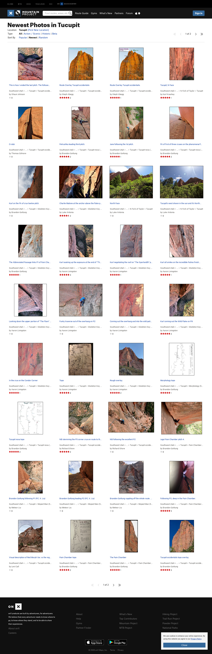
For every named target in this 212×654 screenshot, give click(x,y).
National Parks (170, 627)
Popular (23, 37)
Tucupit (32, 91)
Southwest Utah (16, 91)
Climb (10, 4)
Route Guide (81, 13)
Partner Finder (83, 627)
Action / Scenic (32, 33)
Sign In (198, 13)
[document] (184, 641)
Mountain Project (128, 623)
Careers (12, 632)
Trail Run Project (171, 618)
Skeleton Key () (47, 209)
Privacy (121, 650)
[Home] (24, 13)
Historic (46, 33)
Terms (112, 650)
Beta (54, 33)
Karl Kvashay (168, 94)
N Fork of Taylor (187, 91)
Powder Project (170, 623)
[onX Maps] (15, 608)
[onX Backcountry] (67, 3)
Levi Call (15, 566)
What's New (105, 13)
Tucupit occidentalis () (49, 91)
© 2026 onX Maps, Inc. (97, 650)
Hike (29, 4)
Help (78, 618)
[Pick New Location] (38, 29)
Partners (119, 13)
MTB (20, 4)
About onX (14, 628)
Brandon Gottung (69, 153)
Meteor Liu (16, 507)
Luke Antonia (68, 212)
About (79, 614)
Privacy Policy (196, 639)
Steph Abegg (67, 94)
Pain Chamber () (198, 445)
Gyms (94, 13)
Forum (129, 13)
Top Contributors (128, 618)
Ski (51, 4)
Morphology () (197, 386)
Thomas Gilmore (18, 153)
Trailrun (40, 4)
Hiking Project (169, 614)
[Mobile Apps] (137, 13)
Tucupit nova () (96, 149)
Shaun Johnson (18, 94)
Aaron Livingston (69, 271)
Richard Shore (68, 448)
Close (184, 645)
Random (43, 37)
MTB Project (125, 627)
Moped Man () (46, 504)
